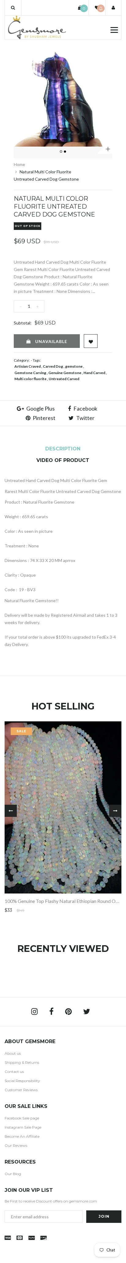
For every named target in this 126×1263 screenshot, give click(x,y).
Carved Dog (53, 366)
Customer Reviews (21, 1090)
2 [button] (65, 151)
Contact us (14, 1071)
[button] (13, 7)
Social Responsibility (22, 1080)
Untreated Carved (64, 378)
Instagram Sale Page (23, 1127)
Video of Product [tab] (62, 460)
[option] (63, 98)
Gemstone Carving (30, 372)
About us (13, 1053)
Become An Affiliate (22, 1136)
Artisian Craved (27, 366)
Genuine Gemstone (64, 372)
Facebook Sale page (22, 1118)
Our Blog (13, 1173)
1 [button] (61, 151)
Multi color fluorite (30, 378)
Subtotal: (22, 322)
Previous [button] (11, 811)
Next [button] (115, 811)
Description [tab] (62, 449)
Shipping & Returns (22, 1062)
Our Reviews (16, 1145)
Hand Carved (94, 372)
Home (19, 164)
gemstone (74, 366)
